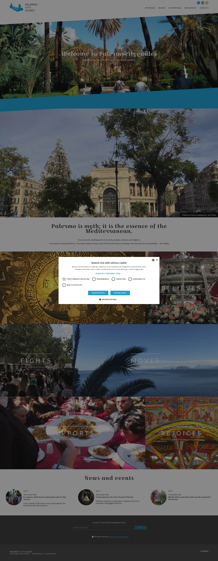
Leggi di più (139, 269)
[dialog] (109, 280)
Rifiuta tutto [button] (120, 293)
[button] (109, 273)
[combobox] (153, 260)
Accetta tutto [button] (98, 293)
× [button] (157, 260)
